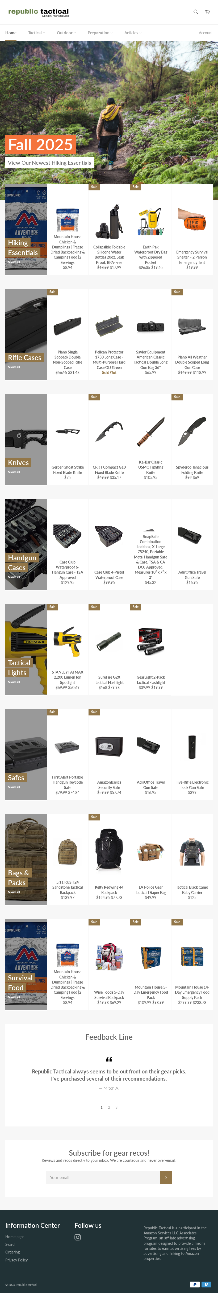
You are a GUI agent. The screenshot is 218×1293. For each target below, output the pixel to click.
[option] (109, 120)
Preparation (99, 32)
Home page (14, 1236)
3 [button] (116, 1107)
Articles (131, 32)
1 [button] (101, 1107)
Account (206, 32)
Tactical (35, 32)
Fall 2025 (40, 144)
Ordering (12, 1252)
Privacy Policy (16, 1260)
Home (10, 32)
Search (10, 1244)
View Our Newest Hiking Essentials (49, 162)
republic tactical (26, 1284)
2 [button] (109, 1107)
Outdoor (65, 32)
